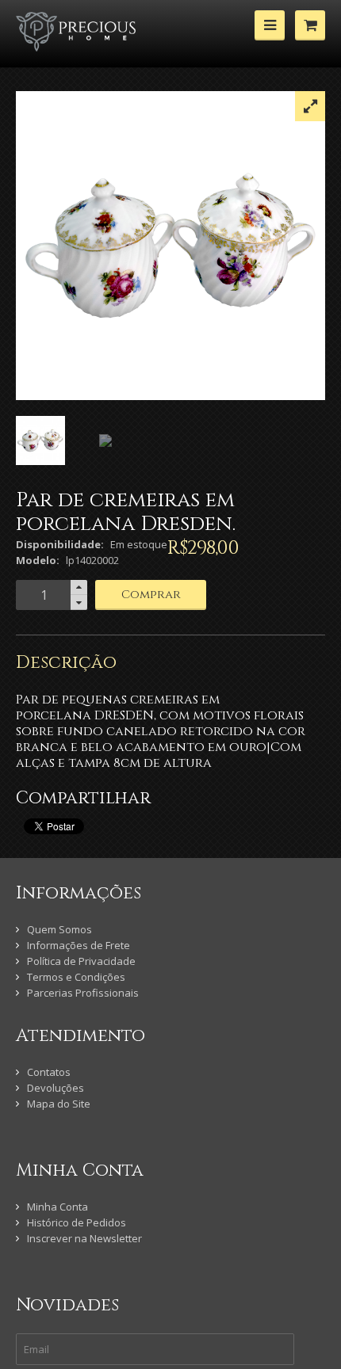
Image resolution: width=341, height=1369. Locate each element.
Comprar (151, 594)
